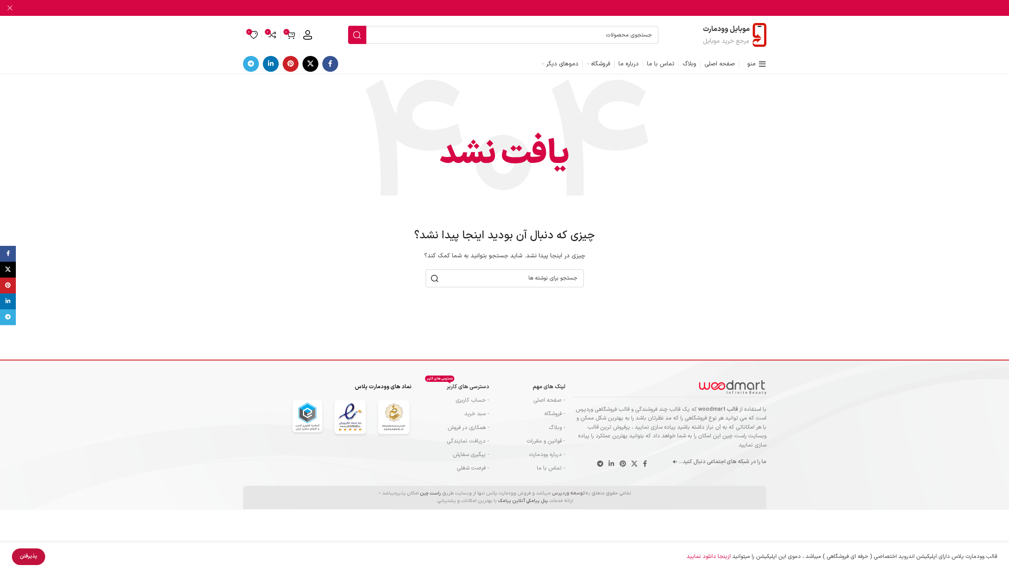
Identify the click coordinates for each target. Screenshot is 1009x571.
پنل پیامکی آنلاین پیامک (523, 501)
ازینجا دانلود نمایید (709, 556)
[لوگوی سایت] (734, 35)
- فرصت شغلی (473, 468)
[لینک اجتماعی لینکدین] (271, 64)
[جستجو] (357, 35)
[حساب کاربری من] (307, 35)
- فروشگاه (554, 414)
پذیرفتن (28, 556)
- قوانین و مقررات (546, 441)
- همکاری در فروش (468, 427)
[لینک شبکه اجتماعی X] (310, 64)
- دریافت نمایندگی (468, 441)
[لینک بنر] (504, 8)
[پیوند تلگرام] (251, 64)
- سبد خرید (476, 414)
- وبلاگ (557, 427)
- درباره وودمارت (547, 454)
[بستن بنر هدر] (10, 8)
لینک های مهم (549, 387)
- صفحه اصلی (549, 400)
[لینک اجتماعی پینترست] (291, 64)
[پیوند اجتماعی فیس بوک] (330, 64)
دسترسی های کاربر (458, 385)
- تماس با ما (551, 468)
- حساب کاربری (472, 400)
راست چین (430, 493)
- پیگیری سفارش (471, 454)
